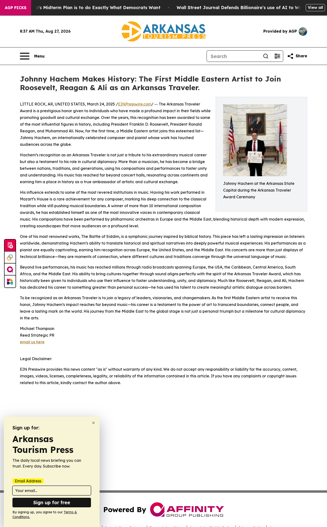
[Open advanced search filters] (277, 56)
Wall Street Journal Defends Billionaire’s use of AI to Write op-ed (249, 7)
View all (315, 7)
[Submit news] (10, 246)
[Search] (265, 56)
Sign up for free (51, 502)
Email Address (28, 481)
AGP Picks (15, 7)
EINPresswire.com (134, 104)
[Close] (93, 423)
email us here (32, 342)
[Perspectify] (10, 258)
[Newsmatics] (10, 281)
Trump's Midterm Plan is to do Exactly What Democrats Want (92, 7)
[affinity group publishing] (10, 269)
